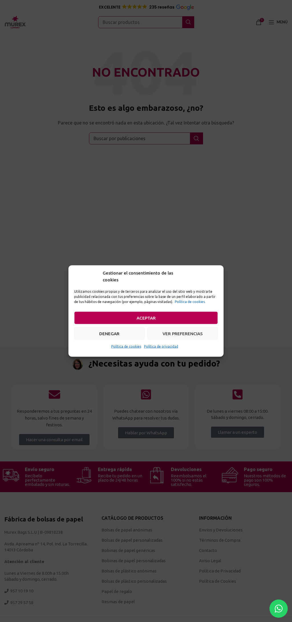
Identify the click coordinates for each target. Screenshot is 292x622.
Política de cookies (126, 346)
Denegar (109, 333)
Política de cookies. (190, 302)
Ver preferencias (183, 333)
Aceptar (146, 317)
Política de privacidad (161, 346)
